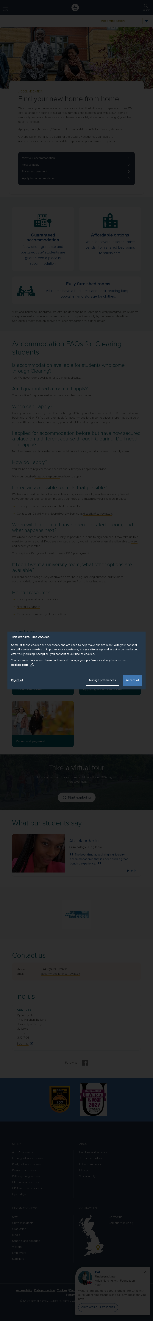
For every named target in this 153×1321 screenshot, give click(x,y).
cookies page (20, 665)
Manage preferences (102, 680)
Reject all (17, 680)
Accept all (132, 680)
